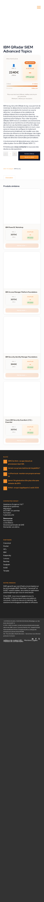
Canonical (7, 543)
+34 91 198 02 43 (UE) (9, 621)
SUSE (5, 568)
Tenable (6, 571)
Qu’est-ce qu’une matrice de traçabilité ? (24, 468)
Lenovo (6, 558)
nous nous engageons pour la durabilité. (18, 597)
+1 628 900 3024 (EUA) (22, 621)
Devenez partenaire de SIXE (13, 525)
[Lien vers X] (39, 638)
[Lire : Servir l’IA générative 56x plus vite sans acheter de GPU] (5, 481)
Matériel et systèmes (11, 506)
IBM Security (17, 168)
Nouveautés (7, 520)
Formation (7, 513)
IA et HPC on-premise (11, 510)
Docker (6, 546)
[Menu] (38, 7)
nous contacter (21, 147)
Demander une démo (11, 527)
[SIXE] (18, 7)
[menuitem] (38, 7)
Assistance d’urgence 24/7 (13, 504)
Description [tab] (9, 178)
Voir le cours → (22, 245)
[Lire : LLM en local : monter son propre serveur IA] (5, 474)
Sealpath (6, 564)
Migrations (7, 508)
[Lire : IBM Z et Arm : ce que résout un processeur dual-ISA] (5, 462)
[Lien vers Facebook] (35, 638)
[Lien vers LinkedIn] (32, 638)
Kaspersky (7, 555)
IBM (4, 552)
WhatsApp (31, 621)
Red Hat (6, 561)
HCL (5, 549)
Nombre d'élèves (29, 154)
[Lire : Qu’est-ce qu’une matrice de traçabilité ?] (5, 469)
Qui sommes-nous (30, 633)
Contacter (12, 636)
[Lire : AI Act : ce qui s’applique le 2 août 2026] (5, 488)
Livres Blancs (8, 523)
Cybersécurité (8, 515)
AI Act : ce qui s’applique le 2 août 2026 (23, 488)
